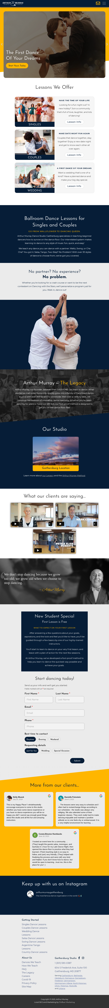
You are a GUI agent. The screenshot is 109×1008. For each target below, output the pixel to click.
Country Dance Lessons (34, 952)
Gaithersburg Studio (66, 958)
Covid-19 (26, 979)
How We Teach (30, 965)
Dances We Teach (31, 962)
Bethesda (78, 975)
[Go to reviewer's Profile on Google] (35, 835)
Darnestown (80, 978)
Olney (57, 986)
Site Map (26, 986)
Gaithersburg (67, 975)
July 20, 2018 (18, 799)
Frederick (59, 980)
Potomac (64, 986)
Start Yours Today (17, 66)
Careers (26, 976)
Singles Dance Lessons (34, 924)
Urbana (62, 988)
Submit (77, 761)
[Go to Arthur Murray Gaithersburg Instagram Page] (83, 958)
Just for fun (32, 751)
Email (28, 707)
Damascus (69, 978)
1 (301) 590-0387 (63, 963)
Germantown (69, 980)
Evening (42, 740)
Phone (28, 720)
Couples (34, 157)
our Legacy (48, 475)
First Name (31, 694)
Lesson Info (74, 122)
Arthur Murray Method (73, 475)
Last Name (62, 694)
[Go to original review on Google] (49, 797)
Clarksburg (59, 978)
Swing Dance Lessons (33, 941)
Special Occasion (61, 751)
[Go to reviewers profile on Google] (9, 798)
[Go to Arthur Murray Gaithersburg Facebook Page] (79, 958)
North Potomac (79, 983)
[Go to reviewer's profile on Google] (61, 798)
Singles (35, 124)
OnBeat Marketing (67, 1002)
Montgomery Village (63, 983)
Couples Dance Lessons (34, 927)
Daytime (30, 740)
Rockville (73, 986)
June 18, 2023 (44, 836)
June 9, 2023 (69, 799)
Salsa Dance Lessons (33, 938)
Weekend (54, 740)
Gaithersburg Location (56, 468)
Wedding (35, 190)
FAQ (24, 969)
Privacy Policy (29, 983)
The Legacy (28, 972)
